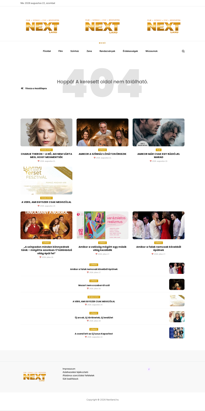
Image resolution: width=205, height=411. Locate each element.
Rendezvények (107, 51)
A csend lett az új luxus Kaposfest (94, 333)
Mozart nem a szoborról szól (94, 285)
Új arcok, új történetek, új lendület (93, 317)
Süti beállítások (70, 378)
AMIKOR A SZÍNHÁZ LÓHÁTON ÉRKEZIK (102, 154)
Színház (74, 51)
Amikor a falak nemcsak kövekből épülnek (158, 248)
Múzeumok (152, 51)
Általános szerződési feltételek (78, 375)
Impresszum (69, 368)
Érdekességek (130, 51)
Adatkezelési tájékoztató (75, 372)
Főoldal (47, 51)
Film (60, 51)
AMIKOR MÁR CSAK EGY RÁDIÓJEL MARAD (158, 155)
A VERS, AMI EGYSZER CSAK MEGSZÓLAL (46, 202)
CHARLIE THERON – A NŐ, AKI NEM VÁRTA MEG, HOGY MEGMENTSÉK (46, 155)
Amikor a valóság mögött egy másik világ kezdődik (102, 248)
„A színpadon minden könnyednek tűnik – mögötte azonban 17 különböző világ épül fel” (46, 250)
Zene (89, 51)
